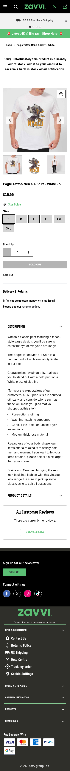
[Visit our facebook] (6, 593)
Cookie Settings (22, 674)
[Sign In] (54, 6)
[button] (35, 204)
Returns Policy (21, 645)
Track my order (21, 667)
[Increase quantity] (28, 252)
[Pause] (66, 21)
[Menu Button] (5, 6)
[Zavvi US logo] (35, 6)
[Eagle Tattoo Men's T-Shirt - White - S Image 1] (12, 164)
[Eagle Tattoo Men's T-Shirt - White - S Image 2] (34, 164)
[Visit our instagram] (27, 593)
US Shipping (19, 652)
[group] (35, 120)
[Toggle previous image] (9, 120)
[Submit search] (15, 6)
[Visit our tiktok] (38, 593)
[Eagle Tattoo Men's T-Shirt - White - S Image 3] (56, 164)
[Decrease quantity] (7, 252)
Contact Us (18, 638)
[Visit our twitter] (17, 593)
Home (9, 45)
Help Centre (19, 659)
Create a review (35, 532)
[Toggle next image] (60, 120)
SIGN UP (14, 572)
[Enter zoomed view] (61, 94)
